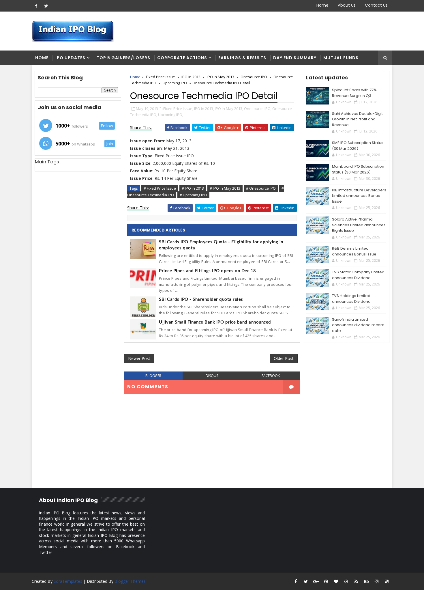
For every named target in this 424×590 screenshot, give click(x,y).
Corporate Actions (182, 58)
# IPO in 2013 (193, 188)
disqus (212, 375)
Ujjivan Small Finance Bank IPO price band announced (215, 322)
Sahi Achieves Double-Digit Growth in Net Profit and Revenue (357, 119)
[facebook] (36, 5)
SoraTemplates (68, 581)
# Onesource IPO (261, 188)
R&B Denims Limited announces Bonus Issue (354, 251)
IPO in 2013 (190, 76)
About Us (347, 5)
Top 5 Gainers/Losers (123, 58)
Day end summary (294, 58)
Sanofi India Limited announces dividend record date (358, 325)
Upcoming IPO (175, 82)
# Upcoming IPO (193, 194)
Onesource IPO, (257, 108)
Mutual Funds (341, 58)
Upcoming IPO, (170, 114)
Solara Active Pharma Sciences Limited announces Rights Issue (359, 224)
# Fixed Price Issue (160, 188)
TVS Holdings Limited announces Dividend (351, 298)
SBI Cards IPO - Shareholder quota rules (201, 299)
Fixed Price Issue (160, 76)
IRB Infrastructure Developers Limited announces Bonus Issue (359, 195)
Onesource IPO (254, 76)
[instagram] (376, 581)
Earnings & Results (242, 58)
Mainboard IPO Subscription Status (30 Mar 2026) (358, 169)
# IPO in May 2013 (225, 188)
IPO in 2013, (204, 108)
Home (322, 5)
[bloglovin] (336, 581)
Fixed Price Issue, (178, 108)
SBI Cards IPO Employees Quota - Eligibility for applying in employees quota (221, 245)
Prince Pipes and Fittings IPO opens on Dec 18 (207, 271)
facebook (271, 375)
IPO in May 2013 (220, 76)
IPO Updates (70, 58)
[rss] (356, 581)
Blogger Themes (130, 581)
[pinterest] (326, 581)
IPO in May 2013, (229, 108)
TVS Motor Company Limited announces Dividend (358, 275)
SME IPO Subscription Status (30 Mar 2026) (357, 145)
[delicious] (386, 581)
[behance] (366, 581)
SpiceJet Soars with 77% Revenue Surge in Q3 (354, 92)
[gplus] (316, 581)
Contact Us (376, 5)
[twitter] (46, 5)
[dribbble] (346, 581)
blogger (153, 375)
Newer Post (139, 358)
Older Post (284, 358)
